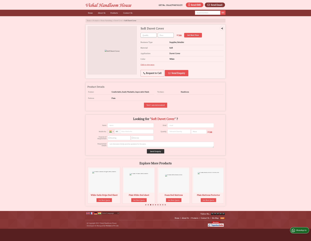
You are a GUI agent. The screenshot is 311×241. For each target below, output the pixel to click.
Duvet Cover (118, 21)
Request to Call (154, 73)
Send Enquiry (178, 73)
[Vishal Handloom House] (108, 5)
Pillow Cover (213, 195)
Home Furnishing (106, 21)
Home (90, 13)
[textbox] (208, 13)
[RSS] (222, 218)
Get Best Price (193, 35)
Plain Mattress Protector (178, 195)
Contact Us (127, 13)
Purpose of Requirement (102, 138)
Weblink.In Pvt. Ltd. (112, 226)
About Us (101, 13)
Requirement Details (102, 144)
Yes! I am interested (155, 105)
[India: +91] (111, 131)
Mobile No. (102, 132)
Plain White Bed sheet (108, 195)
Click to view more (147, 65)
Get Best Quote (108, 200)
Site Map (215, 218)
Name (104, 125)
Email (164, 125)
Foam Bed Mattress (143, 195)
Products (114, 13)
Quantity (163, 132)
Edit (180, 35)
